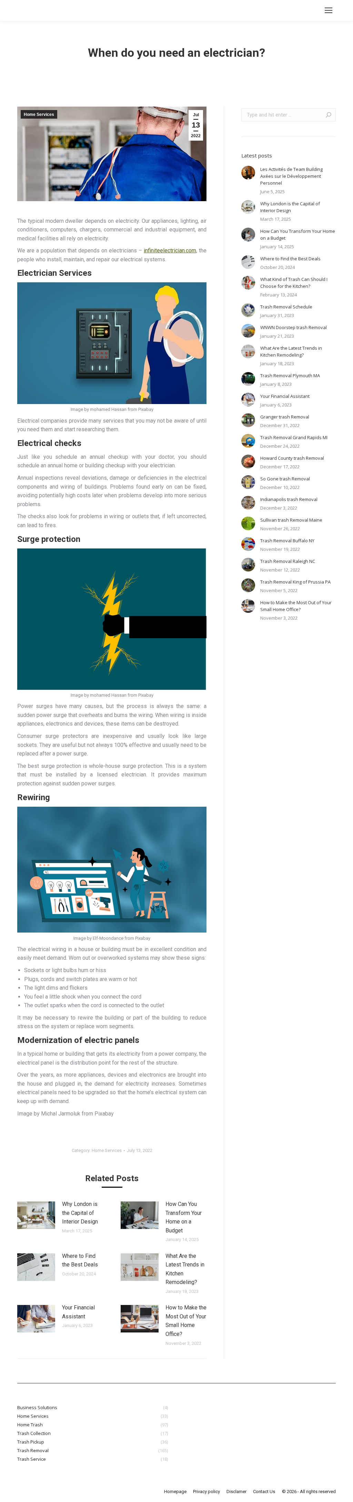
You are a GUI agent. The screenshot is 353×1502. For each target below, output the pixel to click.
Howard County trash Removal (292, 458)
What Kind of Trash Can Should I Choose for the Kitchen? (293, 282)
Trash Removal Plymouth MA (290, 375)
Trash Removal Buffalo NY (287, 540)
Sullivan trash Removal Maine (291, 520)
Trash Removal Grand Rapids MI (293, 437)
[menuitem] (175, 1492)
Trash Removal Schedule (286, 307)
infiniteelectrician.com (170, 250)
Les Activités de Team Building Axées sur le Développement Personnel (291, 176)
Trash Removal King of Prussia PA (295, 582)
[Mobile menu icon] (328, 10)
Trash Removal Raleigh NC (287, 561)
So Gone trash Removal (285, 479)
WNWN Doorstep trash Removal (293, 327)
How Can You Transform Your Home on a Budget (183, 1217)
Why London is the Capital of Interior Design (80, 1213)
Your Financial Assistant (78, 1312)
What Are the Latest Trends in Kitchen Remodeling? (184, 1269)
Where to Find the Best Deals (80, 1260)
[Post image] (36, 1215)
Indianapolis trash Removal (288, 499)
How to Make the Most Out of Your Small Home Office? (185, 1320)
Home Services (39, 114)
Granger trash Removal (284, 417)
